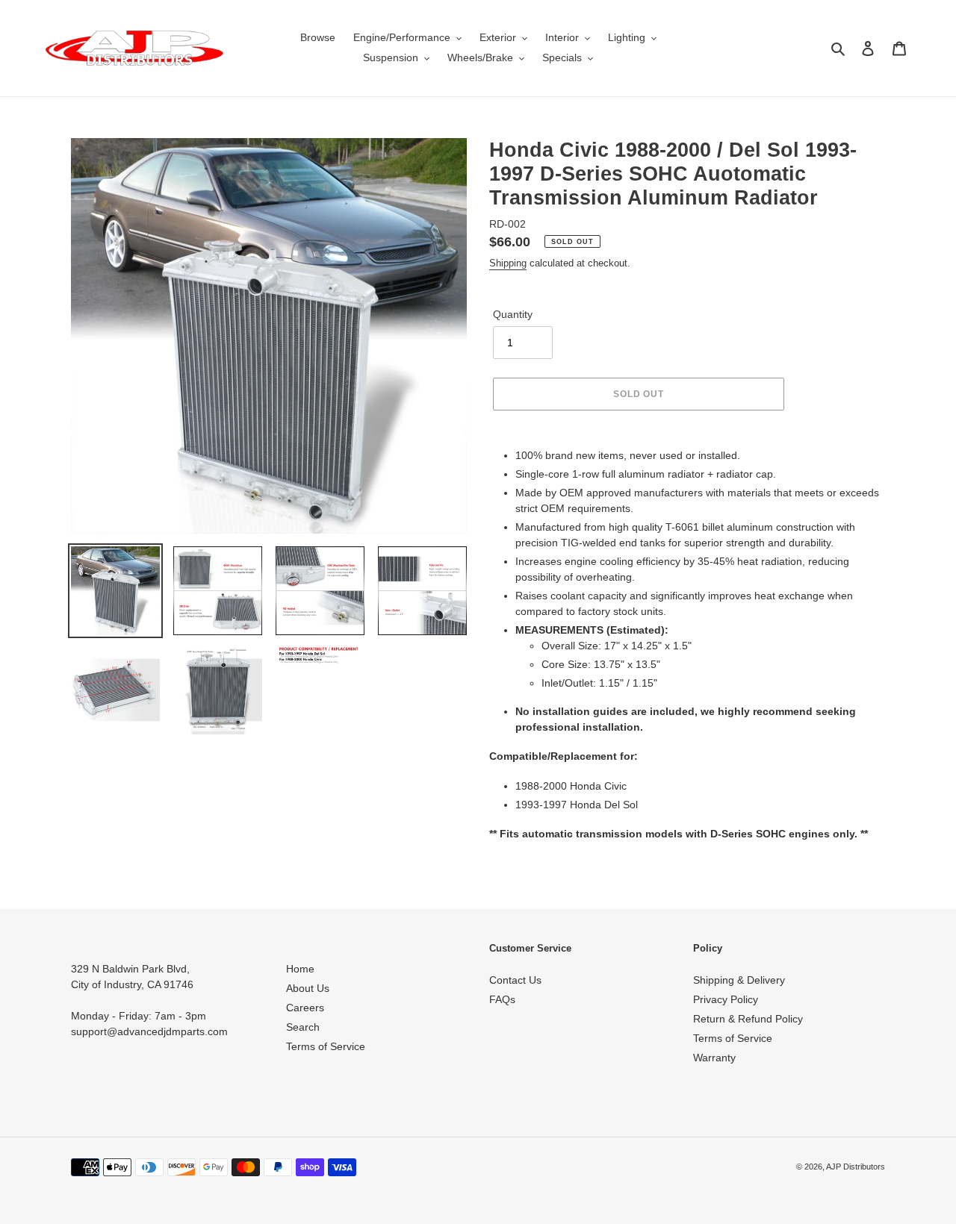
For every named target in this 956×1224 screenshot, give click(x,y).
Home (300, 969)
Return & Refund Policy (748, 1019)
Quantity (513, 314)
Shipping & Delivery (739, 980)
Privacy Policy (725, 999)
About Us (307, 988)
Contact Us (515, 980)
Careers (305, 1008)
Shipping (508, 263)
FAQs (502, 999)
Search (303, 1027)
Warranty (714, 1058)
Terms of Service (325, 1046)
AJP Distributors (855, 1166)
